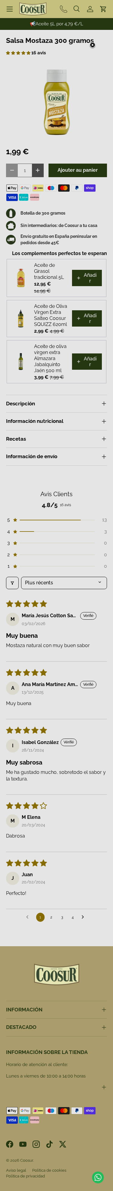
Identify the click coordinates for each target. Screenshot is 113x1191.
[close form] (92, 45)
